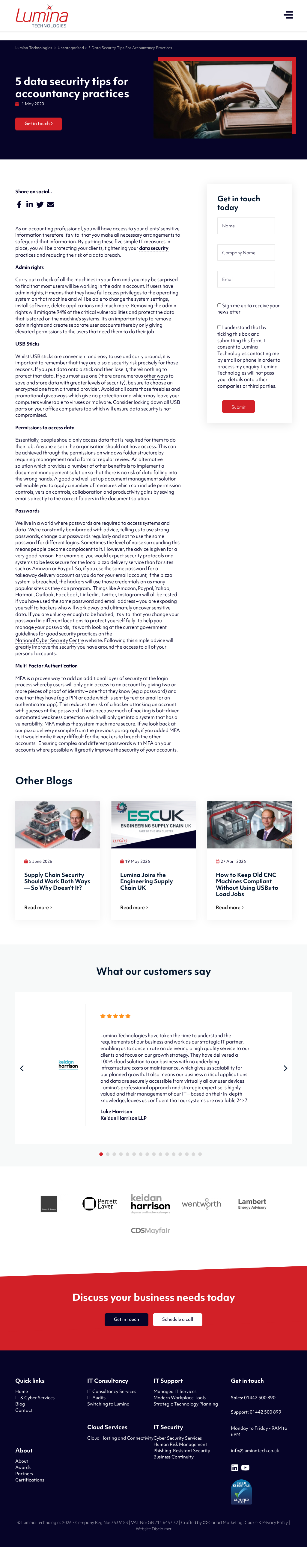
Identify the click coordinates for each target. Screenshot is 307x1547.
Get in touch (37, 124)
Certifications (29, 1480)
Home (21, 1391)
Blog (20, 1404)
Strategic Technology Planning (186, 1404)
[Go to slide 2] (107, 1154)
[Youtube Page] (245, 1467)
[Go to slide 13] (180, 1154)
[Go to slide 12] (173, 1154)
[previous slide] (22, 1068)
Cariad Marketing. (225, 1522)
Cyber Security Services (178, 1438)
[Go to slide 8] (147, 1154)
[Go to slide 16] (200, 1154)
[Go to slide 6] (134, 1154)
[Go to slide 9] (154, 1154)
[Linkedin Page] (234, 1467)
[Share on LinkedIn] (29, 205)
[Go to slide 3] (114, 1154)
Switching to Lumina (108, 1404)
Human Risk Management (180, 1444)
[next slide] (286, 1068)
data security (153, 248)
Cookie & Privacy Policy (266, 1522)
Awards (23, 1467)
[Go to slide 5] (127, 1154)
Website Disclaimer (153, 1528)
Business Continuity (174, 1457)
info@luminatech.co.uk (255, 1451)
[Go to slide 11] (167, 1154)
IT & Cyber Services (35, 1398)
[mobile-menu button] (288, 15)
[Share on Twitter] (40, 205)
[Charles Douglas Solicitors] (150, 1231)
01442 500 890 (253, 1398)
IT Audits (96, 1398)
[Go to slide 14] (187, 1154)
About (21, 1461)
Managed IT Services (175, 1391)
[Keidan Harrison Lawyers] (150, 1204)
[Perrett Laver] (99, 1204)
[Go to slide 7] (140, 1154)
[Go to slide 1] (101, 1154)
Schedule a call (177, 1319)
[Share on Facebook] (19, 205)
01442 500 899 (256, 1412)
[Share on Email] (50, 205)
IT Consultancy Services (111, 1391)
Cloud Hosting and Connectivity (120, 1438)
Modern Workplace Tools (180, 1398)
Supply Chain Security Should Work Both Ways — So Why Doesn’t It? (57, 881)
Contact (24, 1410)
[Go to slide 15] (193, 1154)
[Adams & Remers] (48, 1205)
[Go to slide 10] (160, 1154)
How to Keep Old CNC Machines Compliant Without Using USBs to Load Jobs (247, 885)
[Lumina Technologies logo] (42, 15)
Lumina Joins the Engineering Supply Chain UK (146, 881)
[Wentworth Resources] (201, 1204)
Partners (24, 1474)
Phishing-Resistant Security (182, 1451)
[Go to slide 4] (121, 1154)
